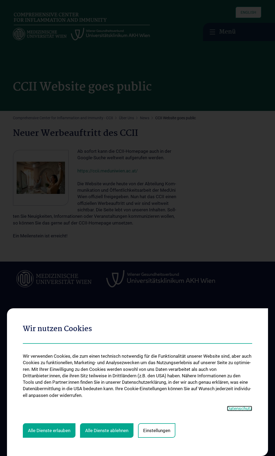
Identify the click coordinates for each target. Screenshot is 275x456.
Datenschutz (239, 408)
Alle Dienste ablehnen (106, 430)
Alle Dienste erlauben (49, 430)
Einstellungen (156, 430)
